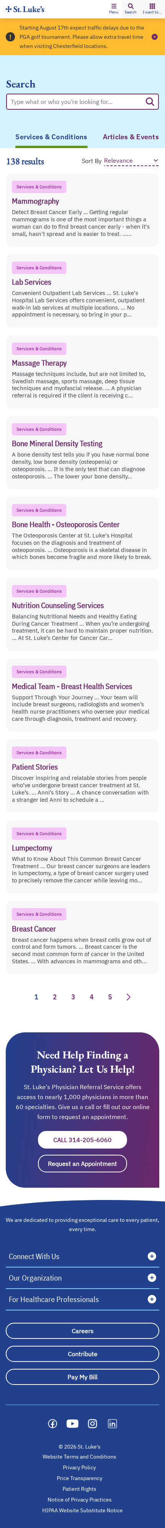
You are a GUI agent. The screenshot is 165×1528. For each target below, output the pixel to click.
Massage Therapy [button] (39, 363)
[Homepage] (25, 9)
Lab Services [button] (31, 282)
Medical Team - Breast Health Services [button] (72, 686)
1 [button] (36, 996)
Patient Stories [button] (35, 767)
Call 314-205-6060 (90, 1140)
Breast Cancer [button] (34, 928)
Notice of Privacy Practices (80, 1499)
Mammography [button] (35, 201)
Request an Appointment (87, 1163)
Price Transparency (79, 1478)
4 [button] (92, 996)
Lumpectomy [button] (32, 847)
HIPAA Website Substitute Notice (83, 1510)
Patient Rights (79, 1488)
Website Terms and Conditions (79, 1456)
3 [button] (73, 996)
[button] (114, 9)
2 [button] (55, 996)
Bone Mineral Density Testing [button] (57, 443)
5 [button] (110, 996)
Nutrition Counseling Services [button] (58, 605)
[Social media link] (52, 1424)
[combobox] (76, 102)
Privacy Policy (79, 1467)
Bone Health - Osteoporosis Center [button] (66, 524)
